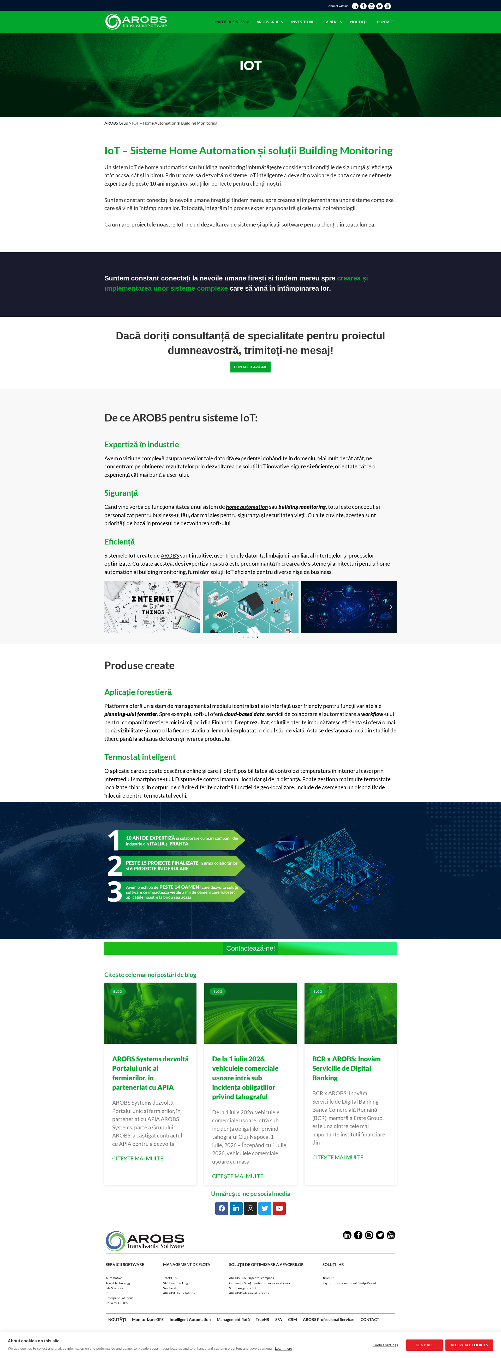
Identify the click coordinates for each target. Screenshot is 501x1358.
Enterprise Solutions (119, 1298)
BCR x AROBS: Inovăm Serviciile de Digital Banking (346, 1068)
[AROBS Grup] (137, 30)
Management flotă (233, 1319)
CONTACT (370, 1319)
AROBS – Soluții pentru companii (251, 1278)
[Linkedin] (236, 1208)
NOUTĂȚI (117, 1319)
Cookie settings (385, 1345)
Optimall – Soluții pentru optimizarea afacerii (259, 1283)
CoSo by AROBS (117, 1303)
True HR (328, 1278)
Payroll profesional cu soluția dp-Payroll (350, 1283)
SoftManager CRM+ (242, 1288)
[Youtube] (279, 1208)
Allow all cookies (469, 1345)
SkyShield (169, 1288)
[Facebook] (221, 1208)
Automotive (114, 1278)
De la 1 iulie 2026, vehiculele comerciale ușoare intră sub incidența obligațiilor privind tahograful (245, 1078)
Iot (108, 1293)
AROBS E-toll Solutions (179, 1293)
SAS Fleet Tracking (175, 1283)
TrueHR (262, 1319)
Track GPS (170, 1278)
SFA (278, 1319)
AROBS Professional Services (249, 1293)
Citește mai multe (137, 1158)
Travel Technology (118, 1283)
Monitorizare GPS (148, 1319)
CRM (292, 1319)
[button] (243, 637)
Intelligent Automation (190, 1319)
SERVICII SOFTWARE (125, 1264)
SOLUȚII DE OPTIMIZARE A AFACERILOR (266, 1264)
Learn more (283, 1348)
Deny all (424, 1345)
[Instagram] (250, 1208)
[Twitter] (264, 1208)
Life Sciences (114, 1288)
